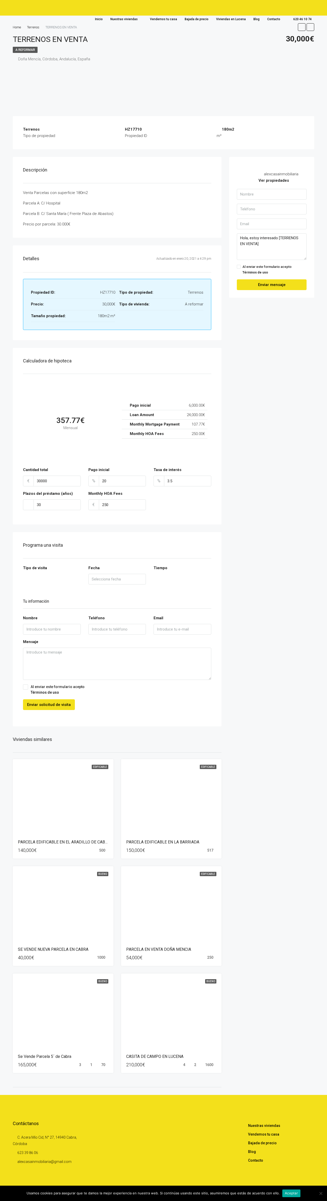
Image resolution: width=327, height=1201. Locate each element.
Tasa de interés (167, 469)
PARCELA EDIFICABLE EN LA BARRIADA (162, 842)
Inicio (99, 19)
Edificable (100, 766)
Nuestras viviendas (124, 19)
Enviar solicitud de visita (49, 704)
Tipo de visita (35, 568)
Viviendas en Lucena (231, 19)
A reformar (25, 50)
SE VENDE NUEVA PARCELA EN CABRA (53, 949)
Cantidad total (35, 469)
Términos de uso (45, 692)
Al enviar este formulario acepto (58, 689)
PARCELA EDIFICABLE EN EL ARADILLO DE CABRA (64, 842)
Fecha (94, 568)
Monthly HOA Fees (105, 493)
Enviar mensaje (272, 284)
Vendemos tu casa (163, 19)
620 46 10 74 (302, 19)
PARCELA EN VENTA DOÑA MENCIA (158, 949)
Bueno (102, 874)
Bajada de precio (196, 19)
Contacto (273, 19)
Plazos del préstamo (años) (48, 493)
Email (158, 618)
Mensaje (30, 641)
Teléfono (96, 618)
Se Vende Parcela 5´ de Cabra (44, 1056)
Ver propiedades (274, 180)
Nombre (30, 618)
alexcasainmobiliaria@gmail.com (44, 1162)
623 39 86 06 (27, 1153)
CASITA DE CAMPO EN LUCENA (154, 1056)
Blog (256, 19)
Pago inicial (98, 469)
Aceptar (291, 1193)
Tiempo (160, 568)
